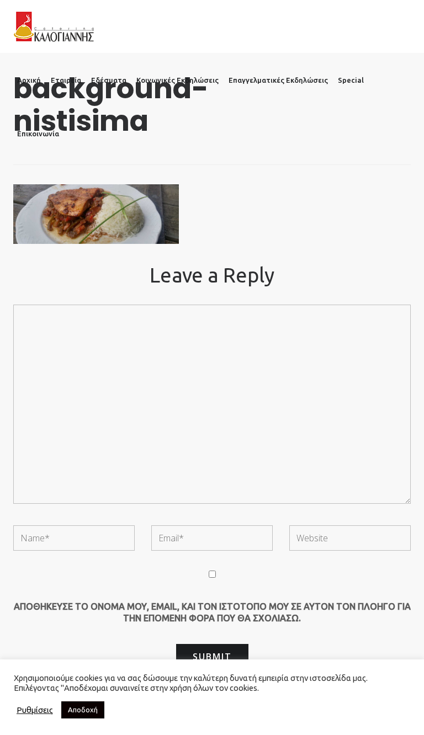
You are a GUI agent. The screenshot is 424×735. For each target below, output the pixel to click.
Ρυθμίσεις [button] (35, 710)
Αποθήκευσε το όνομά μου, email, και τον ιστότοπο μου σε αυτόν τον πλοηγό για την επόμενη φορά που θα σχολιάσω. (212, 612)
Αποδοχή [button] (83, 709)
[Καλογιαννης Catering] (53, 26)
